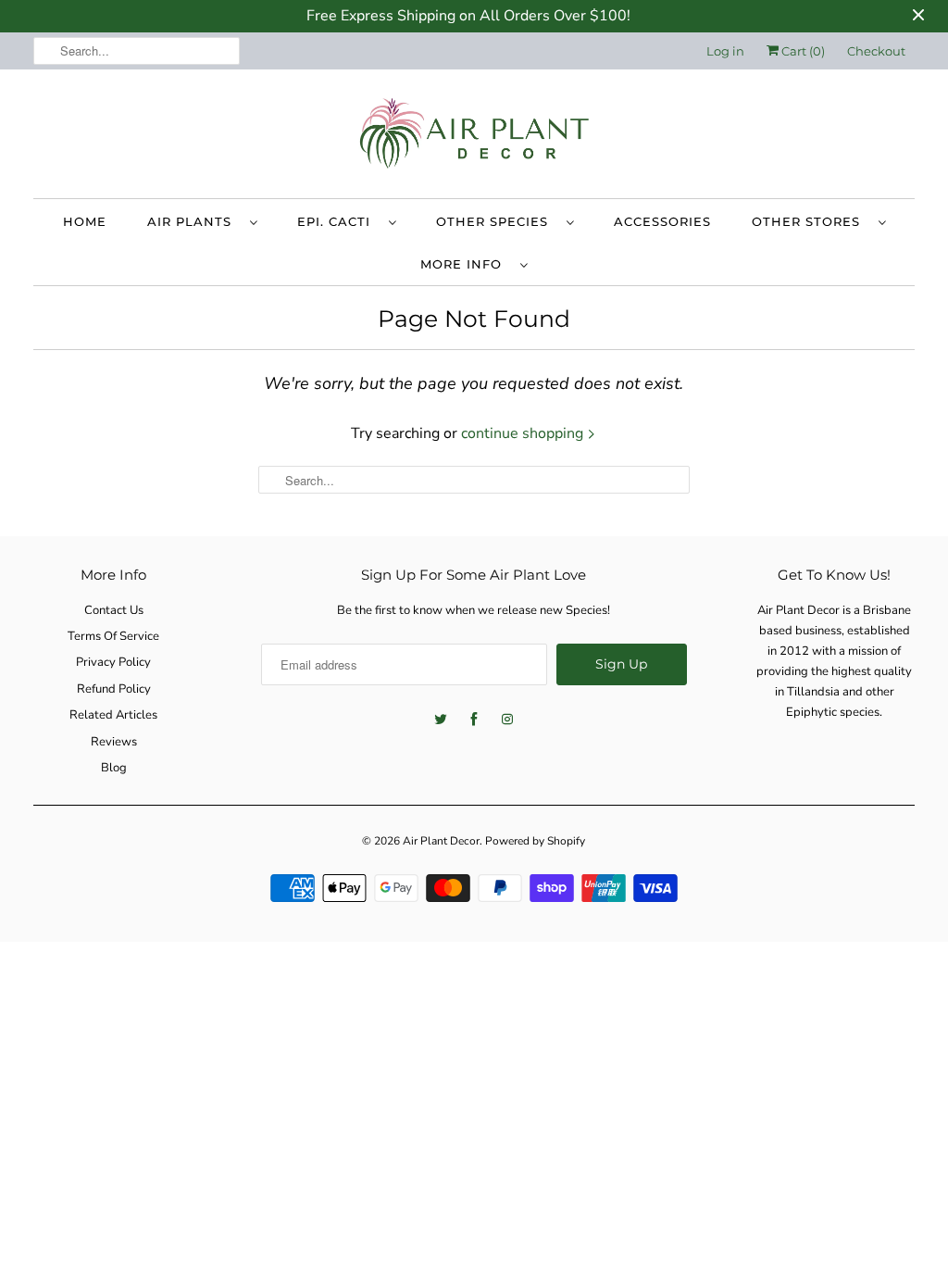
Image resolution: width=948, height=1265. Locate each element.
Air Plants (194, 221)
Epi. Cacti (338, 221)
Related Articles (113, 715)
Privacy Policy (113, 662)
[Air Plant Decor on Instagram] (507, 720)
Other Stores (810, 221)
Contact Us (113, 610)
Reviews (114, 741)
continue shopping (524, 433)
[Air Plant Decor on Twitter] (441, 720)
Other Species (496, 221)
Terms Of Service (113, 636)
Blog (114, 767)
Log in (725, 51)
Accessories (662, 221)
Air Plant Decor (441, 840)
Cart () (802, 51)
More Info (465, 264)
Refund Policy (114, 689)
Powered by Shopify (535, 840)
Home (84, 221)
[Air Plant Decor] (474, 138)
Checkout (876, 51)
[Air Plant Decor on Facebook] (474, 720)
